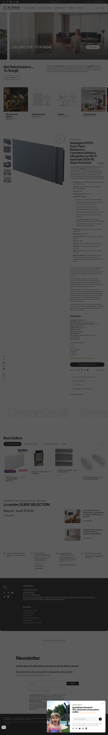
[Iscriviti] (100, 719)
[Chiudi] (102, 703)
